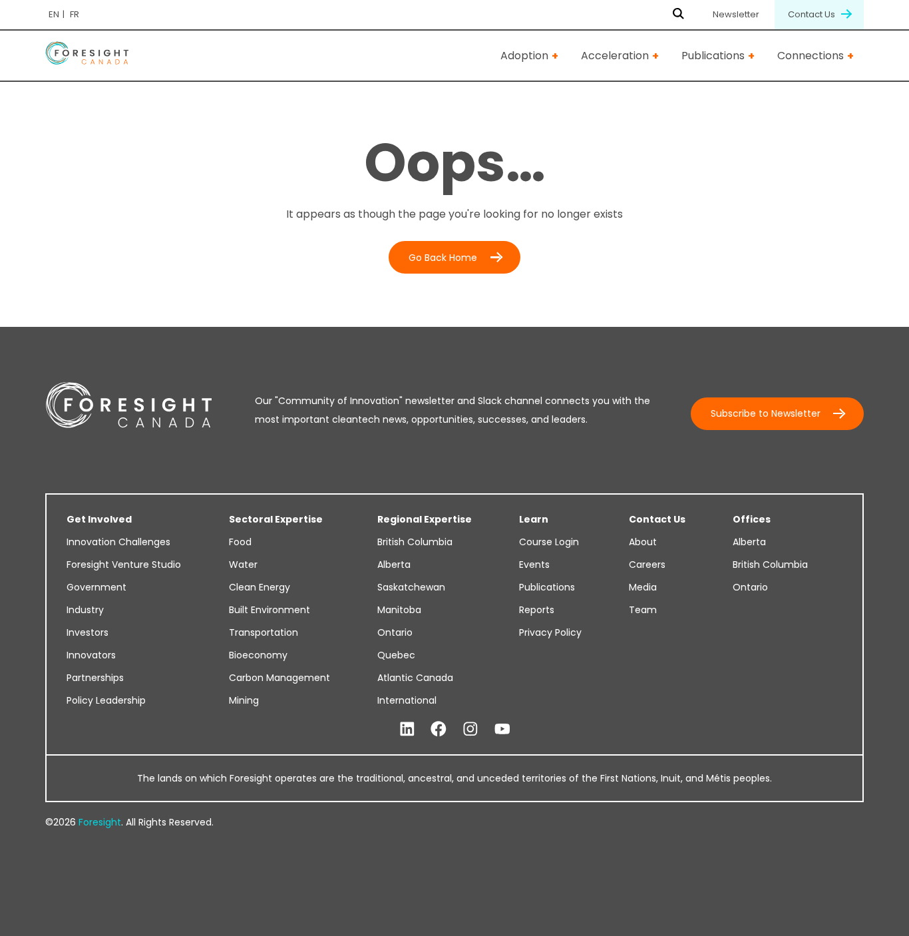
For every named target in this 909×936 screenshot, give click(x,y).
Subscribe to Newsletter (765, 413)
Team (643, 609)
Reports (536, 609)
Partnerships (95, 677)
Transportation (263, 632)
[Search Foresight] (678, 14)
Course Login (549, 542)
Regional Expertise (424, 519)
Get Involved (99, 519)
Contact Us (812, 14)
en (54, 14)
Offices (752, 519)
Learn (533, 519)
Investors (87, 632)
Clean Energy (259, 587)
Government (96, 587)
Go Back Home (443, 257)
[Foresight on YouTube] (502, 729)
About (643, 542)
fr (74, 14)
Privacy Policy (550, 632)
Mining (244, 700)
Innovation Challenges (118, 542)
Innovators (91, 655)
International (407, 700)
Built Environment (269, 609)
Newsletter (736, 14)
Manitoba (399, 609)
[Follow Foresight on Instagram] (470, 729)
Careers (647, 564)
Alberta (394, 564)
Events (534, 564)
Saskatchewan (411, 587)
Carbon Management (279, 677)
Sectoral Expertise (276, 519)
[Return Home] (86, 56)
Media (643, 587)
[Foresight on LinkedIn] (407, 729)
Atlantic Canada (415, 677)
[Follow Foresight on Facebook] (438, 729)
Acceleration (615, 55)
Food (240, 542)
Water (243, 564)
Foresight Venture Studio (124, 564)
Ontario (395, 632)
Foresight (100, 822)
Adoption (524, 55)
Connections (810, 55)
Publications (713, 55)
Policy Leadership (106, 700)
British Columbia (415, 542)
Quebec (396, 655)
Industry (85, 609)
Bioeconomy (258, 655)
